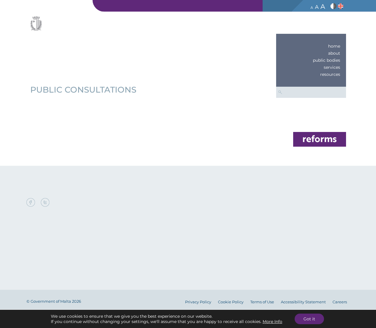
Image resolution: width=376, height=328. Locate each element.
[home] (319, 139)
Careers (340, 302)
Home (334, 46)
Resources (330, 74)
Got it (309, 319)
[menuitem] (311, 46)
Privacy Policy (198, 302)
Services (332, 67)
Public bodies (326, 60)
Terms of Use (262, 302)
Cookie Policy (231, 302)
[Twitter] (45, 202)
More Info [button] (272, 321)
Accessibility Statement (303, 302)
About (334, 53)
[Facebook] (32, 202)
